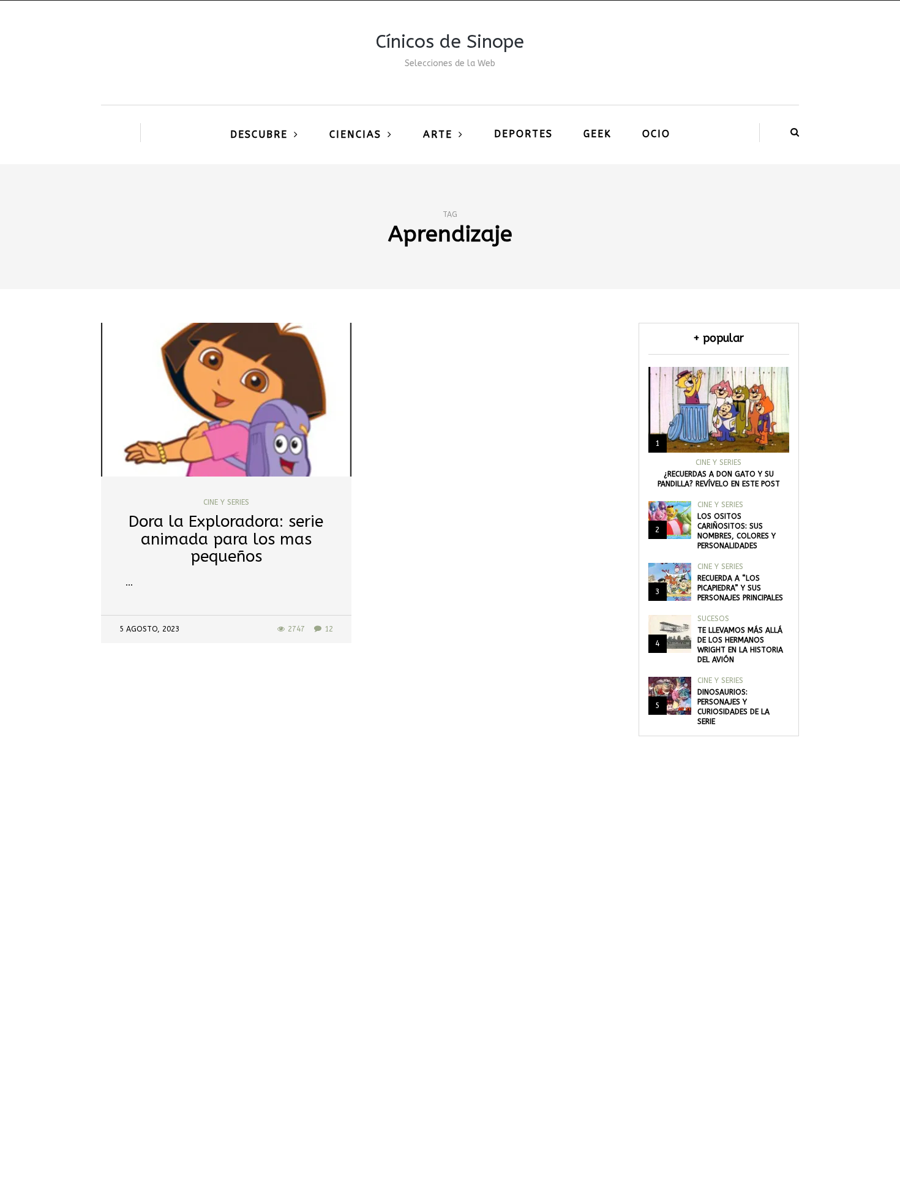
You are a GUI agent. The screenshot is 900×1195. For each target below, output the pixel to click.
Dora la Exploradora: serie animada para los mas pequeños (226, 539)
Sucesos (713, 618)
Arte (437, 134)
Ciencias (355, 134)
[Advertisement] (450, 1006)
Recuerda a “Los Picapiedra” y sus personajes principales (740, 588)
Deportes (523, 134)
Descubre (259, 134)
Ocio (656, 134)
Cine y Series (226, 502)
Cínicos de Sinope (450, 42)
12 (328, 629)
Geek (597, 134)
